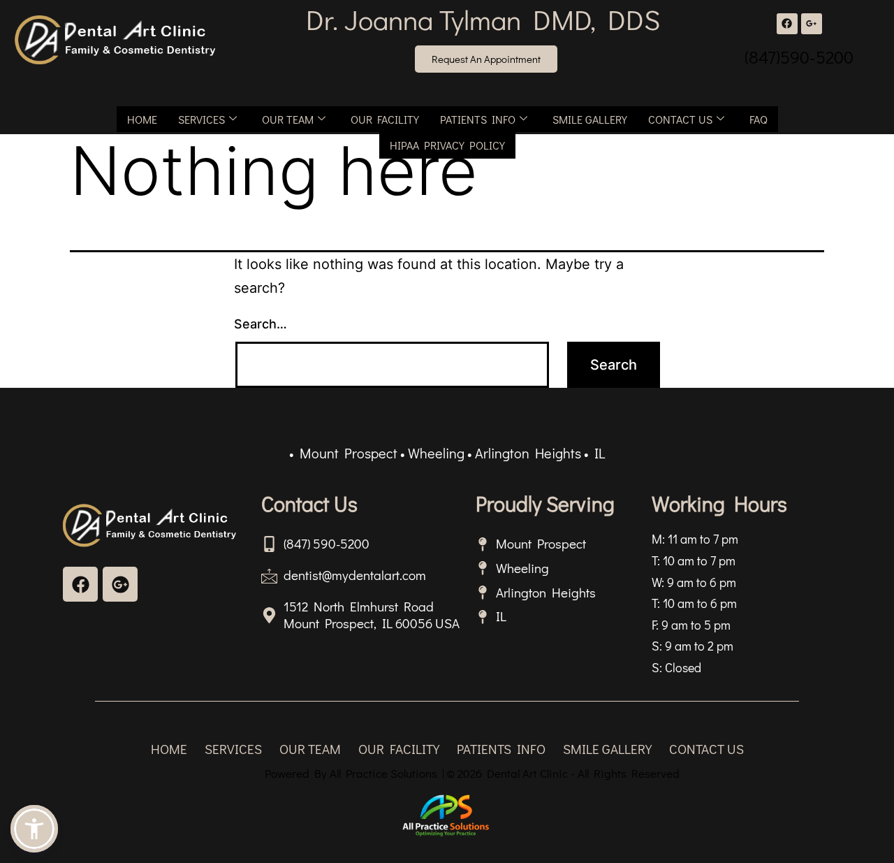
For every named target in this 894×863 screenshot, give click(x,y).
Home (142, 119)
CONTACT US (680, 119)
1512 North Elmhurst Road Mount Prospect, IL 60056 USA (372, 614)
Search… (260, 324)
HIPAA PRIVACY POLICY (447, 145)
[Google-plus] (120, 584)
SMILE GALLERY (589, 119)
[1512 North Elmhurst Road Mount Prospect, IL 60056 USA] (269, 615)
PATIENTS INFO (477, 119)
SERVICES (201, 119)
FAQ (758, 119)
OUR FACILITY (385, 119)
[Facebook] (787, 23)
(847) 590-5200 (326, 543)
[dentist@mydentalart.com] (269, 575)
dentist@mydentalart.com (355, 574)
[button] (34, 828)
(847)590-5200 (799, 56)
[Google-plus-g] (811, 23)
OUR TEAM (288, 119)
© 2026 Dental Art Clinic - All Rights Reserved (563, 773)
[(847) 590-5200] (269, 544)
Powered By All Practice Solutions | (354, 773)
